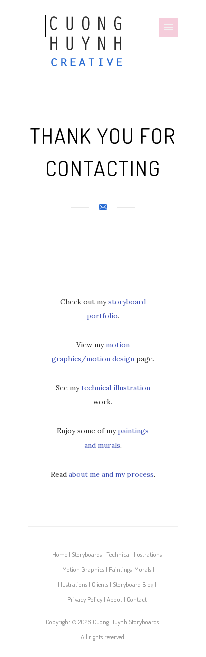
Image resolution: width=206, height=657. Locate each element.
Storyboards (87, 554)
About (114, 599)
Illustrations (73, 584)
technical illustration (116, 387)
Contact (137, 599)
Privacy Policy (85, 599)
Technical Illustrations (134, 554)
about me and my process (111, 474)
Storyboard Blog (133, 584)
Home (60, 554)
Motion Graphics (83, 569)
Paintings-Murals (130, 569)
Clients (100, 584)
